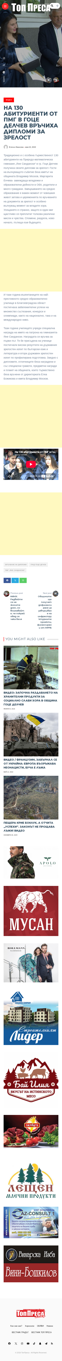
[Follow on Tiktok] (34, 1343)
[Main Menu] (5, 6)
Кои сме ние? (16, 1326)
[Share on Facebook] (7, 580)
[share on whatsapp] (4, 58)
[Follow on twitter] (16, 1343)
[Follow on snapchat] (40, 1343)
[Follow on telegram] (46, 1343)
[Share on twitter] (15, 580)
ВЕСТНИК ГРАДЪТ (20, 1332)
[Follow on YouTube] (28, 1343)
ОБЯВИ (40, 1326)
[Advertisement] (31, 260)
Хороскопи (29, 1326)
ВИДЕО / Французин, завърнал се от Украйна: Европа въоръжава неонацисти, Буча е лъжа (30, 763)
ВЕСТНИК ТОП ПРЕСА (41, 1332)
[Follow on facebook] (9, 1343)
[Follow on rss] (52, 1343)
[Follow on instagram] (22, 1343)
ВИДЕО (9, 100)
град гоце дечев (38, 564)
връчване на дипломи (16, 564)
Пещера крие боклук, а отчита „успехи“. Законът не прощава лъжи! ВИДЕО (29, 826)
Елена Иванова (16, 147)
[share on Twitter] (4, 65)
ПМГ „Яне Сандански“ (15, 570)
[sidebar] (57, 6)
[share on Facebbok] (4, 72)
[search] (52, 6)
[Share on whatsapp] (23, 580)
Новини (50, 1326)
